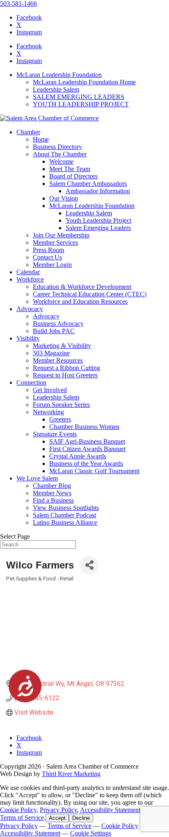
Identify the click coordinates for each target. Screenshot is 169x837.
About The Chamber (60, 154)
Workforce (30, 279)
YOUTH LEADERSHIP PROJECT (81, 104)
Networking (48, 411)
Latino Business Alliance (65, 522)
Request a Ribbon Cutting (66, 367)
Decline (81, 818)
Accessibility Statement (110, 809)
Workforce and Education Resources (80, 301)
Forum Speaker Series (61, 404)
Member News (52, 493)
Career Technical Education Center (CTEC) (89, 294)
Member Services (55, 242)
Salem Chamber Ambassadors (88, 183)
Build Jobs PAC (54, 330)
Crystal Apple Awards (77, 456)
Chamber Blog (52, 485)
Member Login (52, 264)
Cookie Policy (18, 809)
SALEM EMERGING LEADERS (78, 96)
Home (41, 139)
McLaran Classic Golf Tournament (94, 470)
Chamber (28, 132)
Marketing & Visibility (62, 345)
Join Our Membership (61, 235)
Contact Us (47, 257)
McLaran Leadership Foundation (59, 74)
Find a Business (53, 500)
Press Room (48, 249)
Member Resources (58, 360)
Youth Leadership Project (98, 220)
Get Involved (50, 389)
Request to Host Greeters (65, 375)
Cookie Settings (90, 833)
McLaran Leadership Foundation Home (84, 82)
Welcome (61, 161)
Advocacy (29, 308)
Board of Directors (73, 176)
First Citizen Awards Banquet (87, 448)
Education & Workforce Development (82, 286)
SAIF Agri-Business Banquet (87, 441)
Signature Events (55, 434)
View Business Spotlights (66, 507)
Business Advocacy (58, 323)
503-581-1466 (18, 3)
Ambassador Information (98, 190)
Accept (57, 818)
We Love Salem (37, 478)
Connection (31, 382)
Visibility (28, 338)
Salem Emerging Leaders (98, 227)
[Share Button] (89, 565)
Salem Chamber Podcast (64, 515)
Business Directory (57, 146)
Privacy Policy (58, 809)
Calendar (28, 271)
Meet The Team (69, 168)
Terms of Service (22, 817)
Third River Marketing (71, 773)
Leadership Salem (56, 89)
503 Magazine (51, 353)
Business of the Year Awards (86, 463)
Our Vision (63, 198)
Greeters (60, 419)
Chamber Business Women (84, 426)
